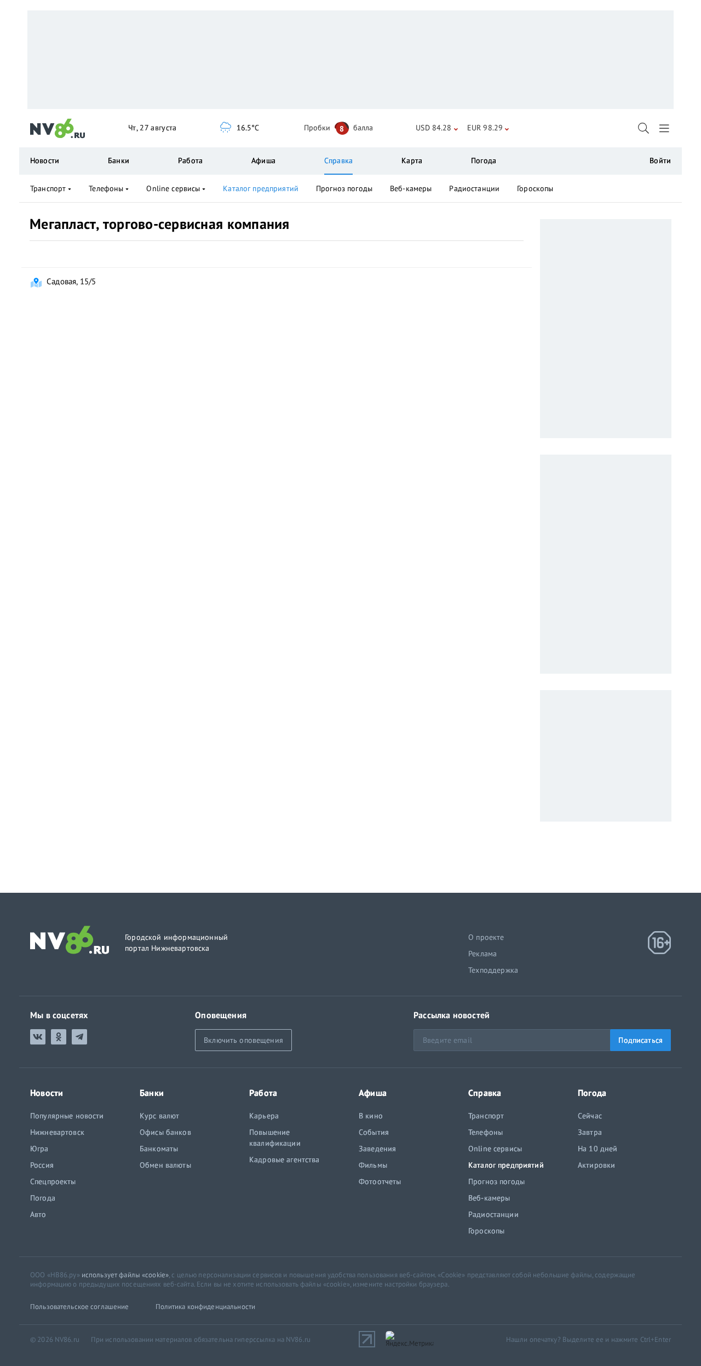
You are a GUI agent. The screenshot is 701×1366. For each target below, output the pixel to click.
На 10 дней (597, 1148)
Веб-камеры (411, 188)
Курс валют (159, 1116)
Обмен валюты (165, 1165)
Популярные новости (67, 1116)
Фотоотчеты (380, 1181)
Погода (483, 160)
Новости (44, 160)
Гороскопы (535, 188)
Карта (411, 160)
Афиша (263, 160)
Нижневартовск (57, 1132)
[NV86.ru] (57, 128)
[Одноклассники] (58, 1036)
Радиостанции (474, 188)
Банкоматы (159, 1148)
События (374, 1132)
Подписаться (640, 1040)
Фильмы (373, 1165)
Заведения (377, 1148)
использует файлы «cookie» (125, 1274)
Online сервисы (173, 188)
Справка (338, 160)
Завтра (590, 1132)
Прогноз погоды (344, 188)
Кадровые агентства (284, 1159)
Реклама (482, 954)
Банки (118, 160)
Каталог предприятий (260, 188)
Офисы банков (165, 1132)
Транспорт (48, 188)
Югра (39, 1148)
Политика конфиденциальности (206, 1306)
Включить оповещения (243, 1040)
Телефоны (106, 188)
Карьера (264, 1116)
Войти (660, 160)
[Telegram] (79, 1036)
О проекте (486, 937)
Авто (38, 1214)
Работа (190, 160)
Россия (42, 1165)
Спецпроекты (53, 1181)
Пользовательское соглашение (79, 1306)
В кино (371, 1116)
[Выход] (665, 128)
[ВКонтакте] (37, 1036)
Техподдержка (493, 970)
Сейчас (590, 1116)
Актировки (596, 1165)
